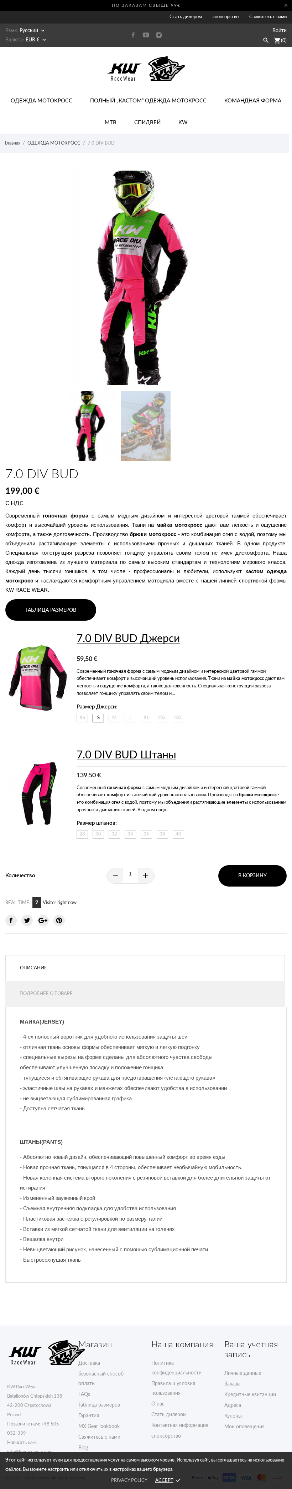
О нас (158, 1404)
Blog (83, 1447)
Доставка (89, 1363)
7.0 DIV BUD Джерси (128, 639)
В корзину (252, 875)
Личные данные (242, 1373)
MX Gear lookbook (99, 1426)
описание (33, 968)
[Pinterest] (59, 920)
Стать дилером (186, 17)
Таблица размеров (99, 1405)
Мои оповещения (244, 1426)
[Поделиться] (11, 920)
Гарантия (88, 1415)
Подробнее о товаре (46, 993)
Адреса (232, 1405)
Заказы (232, 1384)
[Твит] (27, 920)
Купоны (233, 1416)
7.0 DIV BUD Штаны (126, 755)
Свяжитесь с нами (268, 17)
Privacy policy (129, 1480)
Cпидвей (147, 122)
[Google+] (43, 920)
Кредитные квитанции (250, 1394)
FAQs (84, 1394)
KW (183, 122)
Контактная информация (179, 1425)
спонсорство (226, 17)
